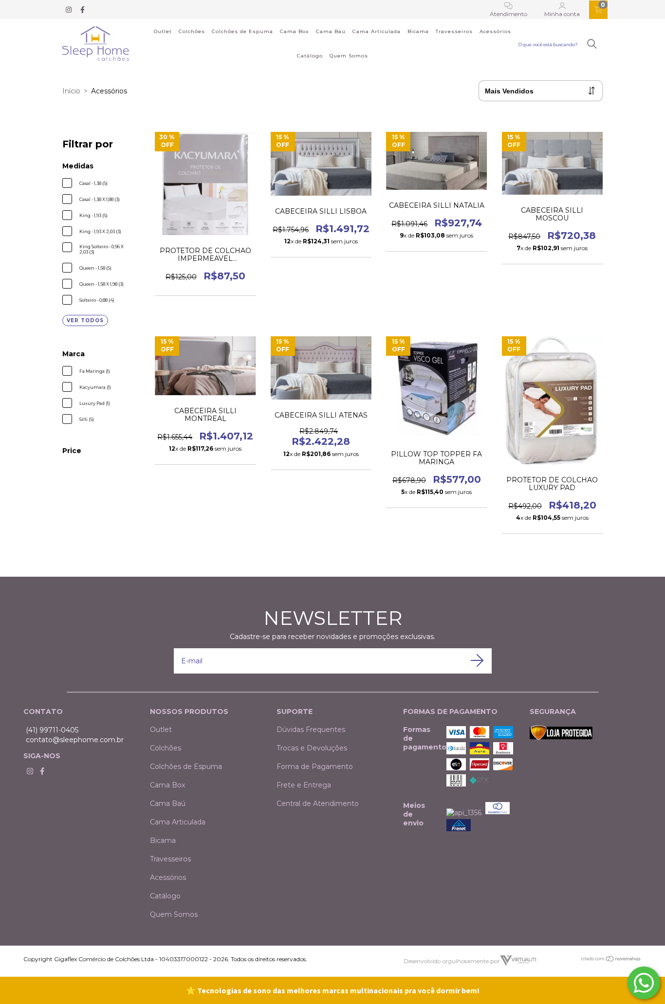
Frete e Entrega (304, 785)
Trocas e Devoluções (312, 748)
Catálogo (310, 56)
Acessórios (495, 31)
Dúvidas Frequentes (311, 729)
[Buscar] (592, 44)
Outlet (163, 31)
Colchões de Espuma (242, 31)
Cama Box (294, 31)
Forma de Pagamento (315, 766)
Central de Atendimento (318, 803)
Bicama (418, 31)
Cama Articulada (376, 31)
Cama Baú (331, 31)
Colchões (192, 31)
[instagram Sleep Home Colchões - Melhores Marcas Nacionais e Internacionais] (69, 9)
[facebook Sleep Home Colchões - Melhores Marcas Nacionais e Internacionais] (82, 9)
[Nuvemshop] (611, 960)
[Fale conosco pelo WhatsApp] (644, 983)
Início (71, 91)
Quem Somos (349, 56)
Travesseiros (454, 31)
